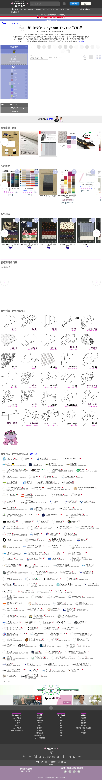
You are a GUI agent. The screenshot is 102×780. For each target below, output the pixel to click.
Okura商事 (17, 723)
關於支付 (83, 720)
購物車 (40, 723)
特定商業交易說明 (71, 768)
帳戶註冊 (74, 4)
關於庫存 (83, 725)
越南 (74, 757)
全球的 (23, 756)
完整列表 (33, 454)
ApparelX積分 (16, 728)
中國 (63, 757)
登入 (85, 4)
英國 (36, 757)
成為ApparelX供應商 (17, 730)
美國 (30, 756)
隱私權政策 (80, 768)
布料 (61, 718)
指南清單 (83, 718)
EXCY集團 (17, 720)
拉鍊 (61, 728)
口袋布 (61, 730)
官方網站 (80, 41)
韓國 (70, 757)
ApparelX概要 (16, 718)
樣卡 (61, 735)
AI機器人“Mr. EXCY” (40, 735)
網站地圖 (83, 733)
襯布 (61, 725)
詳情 (56, 20)
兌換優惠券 (39, 733)
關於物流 (83, 723)
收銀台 (40, 725)
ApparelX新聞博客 (39, 738)
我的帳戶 (39, 728)
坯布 (61, 733)
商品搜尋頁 (39, 720)
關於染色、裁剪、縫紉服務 (83, 728)
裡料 (61, 723)
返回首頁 (39, 718)
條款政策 (63, 768)
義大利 (44, 757)
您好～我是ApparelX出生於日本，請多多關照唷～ (52, 17)
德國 (58, 757)
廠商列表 (15, 23)
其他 (83, 730)
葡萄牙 (53, 757)
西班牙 (49, 757)
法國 (40, 757)
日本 (79, 756)
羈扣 (61, 720)
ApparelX (5, 23)
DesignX (16, 725)
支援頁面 (50, 119)
